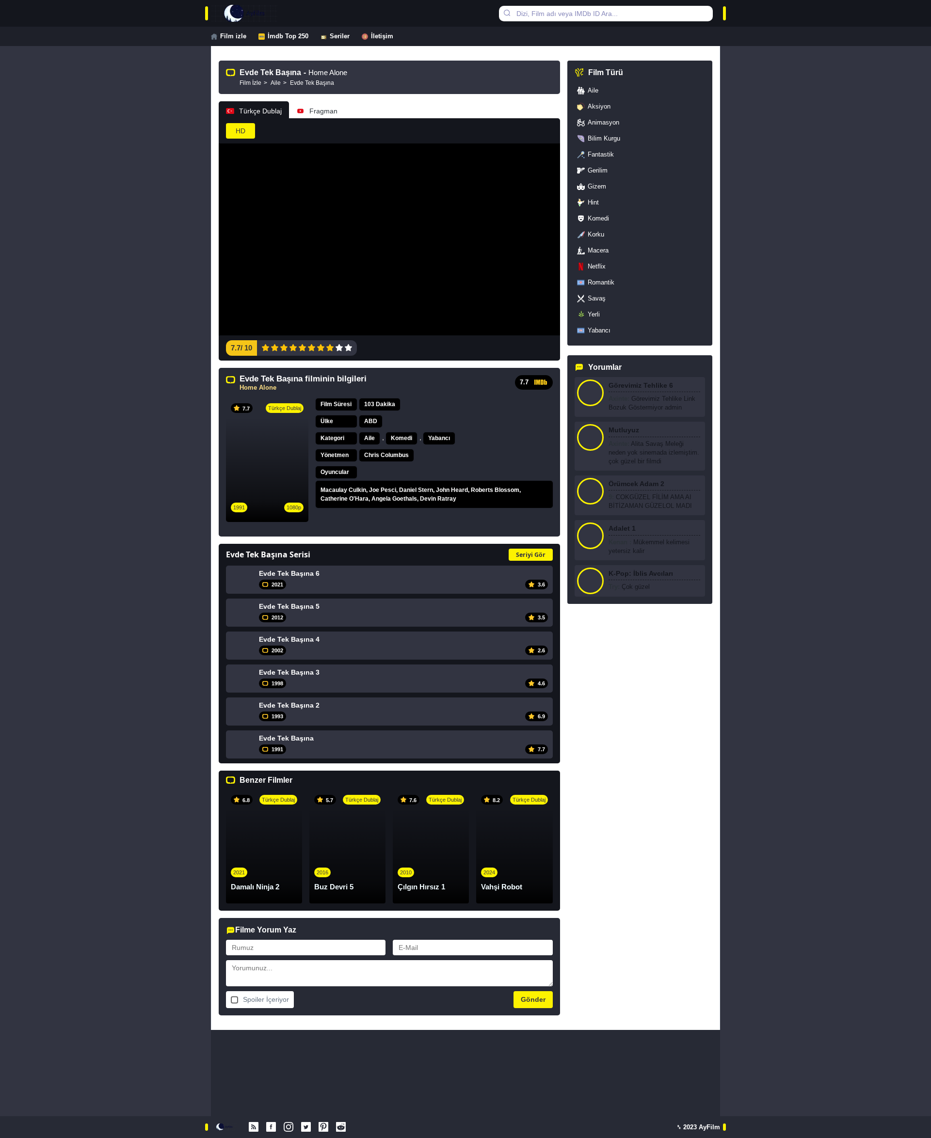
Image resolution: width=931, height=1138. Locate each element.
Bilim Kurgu (604, 138)
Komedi (401, 438)
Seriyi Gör (531, 555)
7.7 (524, 382)
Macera (598, 250)
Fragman (323, 111)
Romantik (601, 282)
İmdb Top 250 (288, 36)
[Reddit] (341, 1127)
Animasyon (603, 122)
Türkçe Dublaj (260, 111)
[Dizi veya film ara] (506, 13)
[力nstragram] (288, 1127)
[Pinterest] (323, 1127)
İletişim (382, 36)
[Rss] (253, 1127)
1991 (239, 507)
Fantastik (601, 154)
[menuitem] (234, 36)
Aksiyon (599, 106)
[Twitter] (306, 1127)
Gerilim (598, 170)
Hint (593, 202)
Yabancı (439, 438)
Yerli (594, 314)
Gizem (597, 186)
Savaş (597, 298)
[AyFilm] (254, 13)
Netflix (597, 266)
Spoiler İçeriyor (266, 999)
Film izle (233, 36)
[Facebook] (271, 1127)
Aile (369, 438)
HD (240, 131)
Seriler (340, 36)
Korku (596, 234)
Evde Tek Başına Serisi (268, 554)
